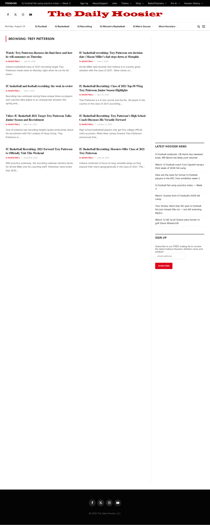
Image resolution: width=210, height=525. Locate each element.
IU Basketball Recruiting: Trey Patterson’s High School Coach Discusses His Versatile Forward (112, 118)
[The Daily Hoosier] (105, 14)
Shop (138, 3)
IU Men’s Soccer (142, 26)
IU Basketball (62, 26)
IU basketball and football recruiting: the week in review (39, 86)
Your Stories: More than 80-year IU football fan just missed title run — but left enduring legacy (178, 209)
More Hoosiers (167, 26)
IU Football (41, 26)
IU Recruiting (84, 26)
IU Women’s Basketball (112, 26)
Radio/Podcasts (156, 3)
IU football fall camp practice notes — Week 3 (46, 3)
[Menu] (203, 26)
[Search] (199, 26)
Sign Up (84, 3)
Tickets (125, 3)
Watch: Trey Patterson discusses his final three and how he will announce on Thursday (39, 55)
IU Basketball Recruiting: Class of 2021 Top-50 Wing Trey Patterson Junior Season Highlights (111, 88)
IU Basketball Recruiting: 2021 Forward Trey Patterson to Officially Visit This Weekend (39, 151)
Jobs (114, 3)
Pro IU (174, 3)
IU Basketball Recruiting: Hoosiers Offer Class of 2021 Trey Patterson (112, 151)
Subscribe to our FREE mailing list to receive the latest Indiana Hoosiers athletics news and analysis (179, 249)
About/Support (100, 3)
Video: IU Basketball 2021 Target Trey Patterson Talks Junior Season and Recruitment (38, 118)
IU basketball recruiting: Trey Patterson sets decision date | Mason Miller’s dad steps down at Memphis (111, 55)
